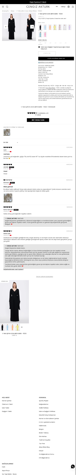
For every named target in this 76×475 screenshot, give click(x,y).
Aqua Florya (6, 470)
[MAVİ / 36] (7, 327)
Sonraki (32, 27)
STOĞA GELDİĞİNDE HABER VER (56, 58)
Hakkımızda (42, 426)
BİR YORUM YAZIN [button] (38, 120)
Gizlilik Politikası (43, 408)
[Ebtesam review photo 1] (8, 197)
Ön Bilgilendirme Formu (46, 454)
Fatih (3, 467)
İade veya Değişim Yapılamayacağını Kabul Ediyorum (55, 48)
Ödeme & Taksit (7, 404)
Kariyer (41, 451)
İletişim (41, 429)
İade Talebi (5, 408)
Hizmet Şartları (6, 401)
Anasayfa (5, 11)
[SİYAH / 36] (2, 327)
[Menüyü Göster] (3, 7)
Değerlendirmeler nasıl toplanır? (14, 269)
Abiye (12, 11)
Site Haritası (43, 436)
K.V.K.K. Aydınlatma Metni (47, 422)
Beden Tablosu (44, 433)
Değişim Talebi (7, 411)
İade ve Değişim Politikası (47, 411)
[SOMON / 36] (12, 327)
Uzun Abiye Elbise (50, 88)
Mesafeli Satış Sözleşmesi (47, 415)
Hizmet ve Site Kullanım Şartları (49, 418)
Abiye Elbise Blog (44, 447)
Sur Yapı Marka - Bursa (9, 474)
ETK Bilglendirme (44, 458)
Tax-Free (42, 443)
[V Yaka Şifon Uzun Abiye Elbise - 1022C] (14, 301)
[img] (8, 147)
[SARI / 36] (17, 327)
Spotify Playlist (43, 401)
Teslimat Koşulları (44, 440)
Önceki (6, 27)
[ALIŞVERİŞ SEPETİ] (73, 7)
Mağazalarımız (43, 404)
